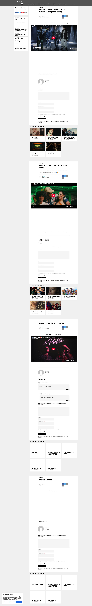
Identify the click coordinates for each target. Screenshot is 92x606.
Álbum (49, 4)
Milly (56, 74)
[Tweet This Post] (19, 12)
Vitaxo (44, 16)
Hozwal (46, 74)
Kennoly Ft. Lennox (49, 228)
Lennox (68, 228)
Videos (44, 4)
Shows (64, 4)
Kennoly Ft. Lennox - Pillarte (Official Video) (20, 19)
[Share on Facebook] (16, 12)
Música (39, 4)
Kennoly (44, 228)
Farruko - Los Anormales (19, 41)
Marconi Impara (52, 74)
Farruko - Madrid (17, 26)
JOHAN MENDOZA (44, 375)
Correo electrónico (41, 106)
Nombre (39, 102)
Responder (68, 383)
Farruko (46, 511)
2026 (44, 358)
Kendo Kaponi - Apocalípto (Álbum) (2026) (20, 49)
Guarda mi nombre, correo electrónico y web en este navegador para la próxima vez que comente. (52, 114)
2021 (44, 74)
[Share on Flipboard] (22, 12)
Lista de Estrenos (57, 4)
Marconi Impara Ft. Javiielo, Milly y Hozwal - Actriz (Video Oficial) (20, 9)
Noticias (34, 4)
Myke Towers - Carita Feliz (19, 38)
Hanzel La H (47, 358)
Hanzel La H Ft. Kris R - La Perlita (20, 22)
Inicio (29, 4)
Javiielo (49, 74)
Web (38, 110)
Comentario (40, 90)
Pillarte (39, 229)
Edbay (44, 173)
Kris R (50, 358)
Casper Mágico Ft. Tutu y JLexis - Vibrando (20, 35)
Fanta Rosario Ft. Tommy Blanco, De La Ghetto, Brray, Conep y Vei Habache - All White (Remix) (21, 30)
